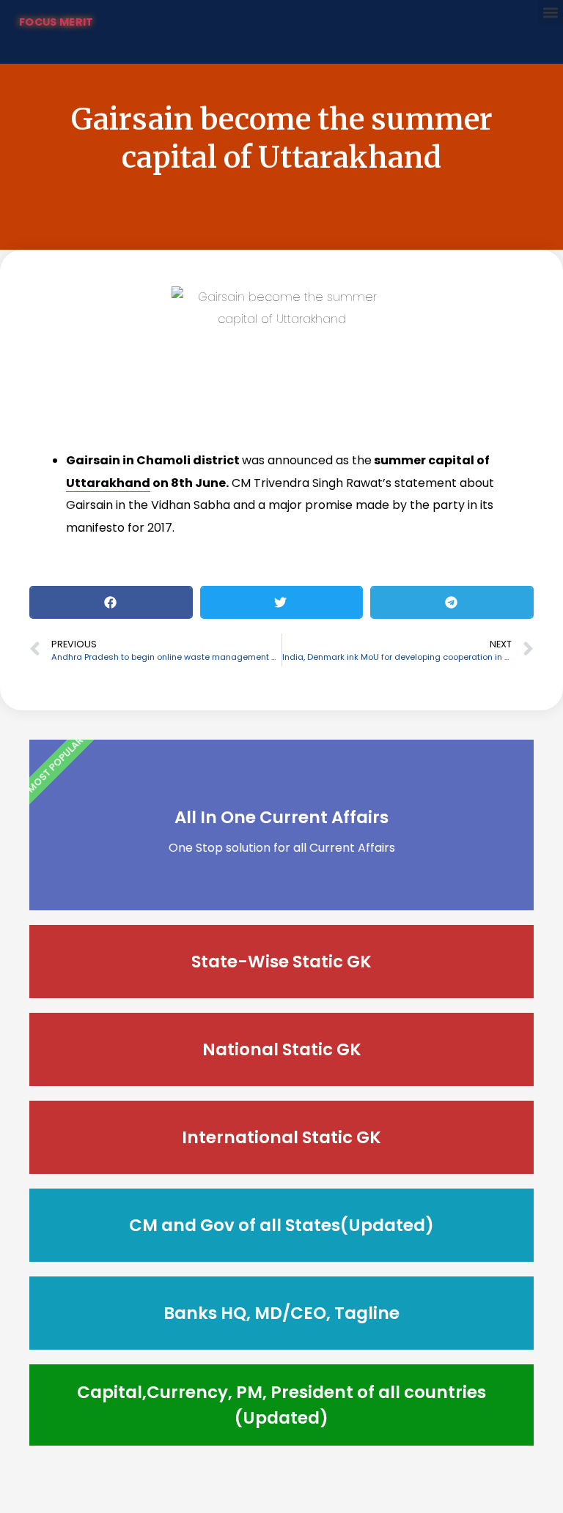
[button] (551, 12)
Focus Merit (56, 22)
